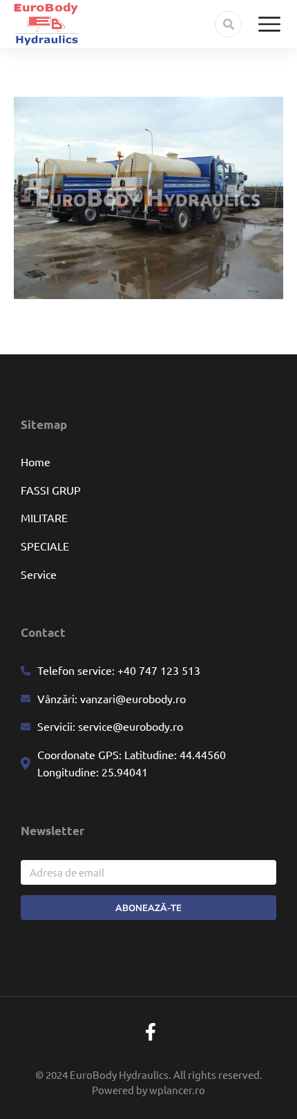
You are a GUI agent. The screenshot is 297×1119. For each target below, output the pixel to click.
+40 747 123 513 (157, 670)
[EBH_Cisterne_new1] (148, 198)
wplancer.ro (177, 1089)
